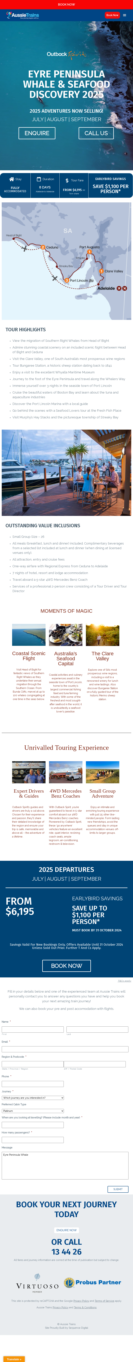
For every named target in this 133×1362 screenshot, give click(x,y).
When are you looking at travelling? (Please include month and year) (42, 1117)
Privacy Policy (81, 1301)
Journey (7, 1091)
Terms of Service (104, 1301)
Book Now (112, 15)
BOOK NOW (66, 4)
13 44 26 (66, 1252)
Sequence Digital (78, 1327)
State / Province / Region (15, 1069)
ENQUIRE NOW (66, 1230)
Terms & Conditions (85, 1307)
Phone (6, 1076)
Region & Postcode (14, 1056)
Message (7, 1147)
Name (6, 1021)
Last (69, 1034)
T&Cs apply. (124, 980)
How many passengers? (17, 1132)
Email (6, 1041)
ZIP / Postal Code (73, 1069)
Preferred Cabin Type (14, 1104)
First (4, 1034)
